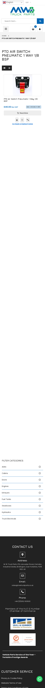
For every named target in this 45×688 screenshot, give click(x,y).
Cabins (5, 473)
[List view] (9, 68)
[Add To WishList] (22, 119)
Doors (4, 480)
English (9, 2)
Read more (24, 113)
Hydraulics (7, 512)
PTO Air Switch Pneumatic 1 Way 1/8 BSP (21, 100)
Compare (16, 119)
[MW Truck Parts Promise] (28, 120)
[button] (39, 679)
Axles (4, 467)
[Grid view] (4, 68)
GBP (27, 2)
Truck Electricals (9, 518)
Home (4, 36)
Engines (5, 486)
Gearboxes (6, 505)
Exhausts (6, 492)
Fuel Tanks (6, 499)
